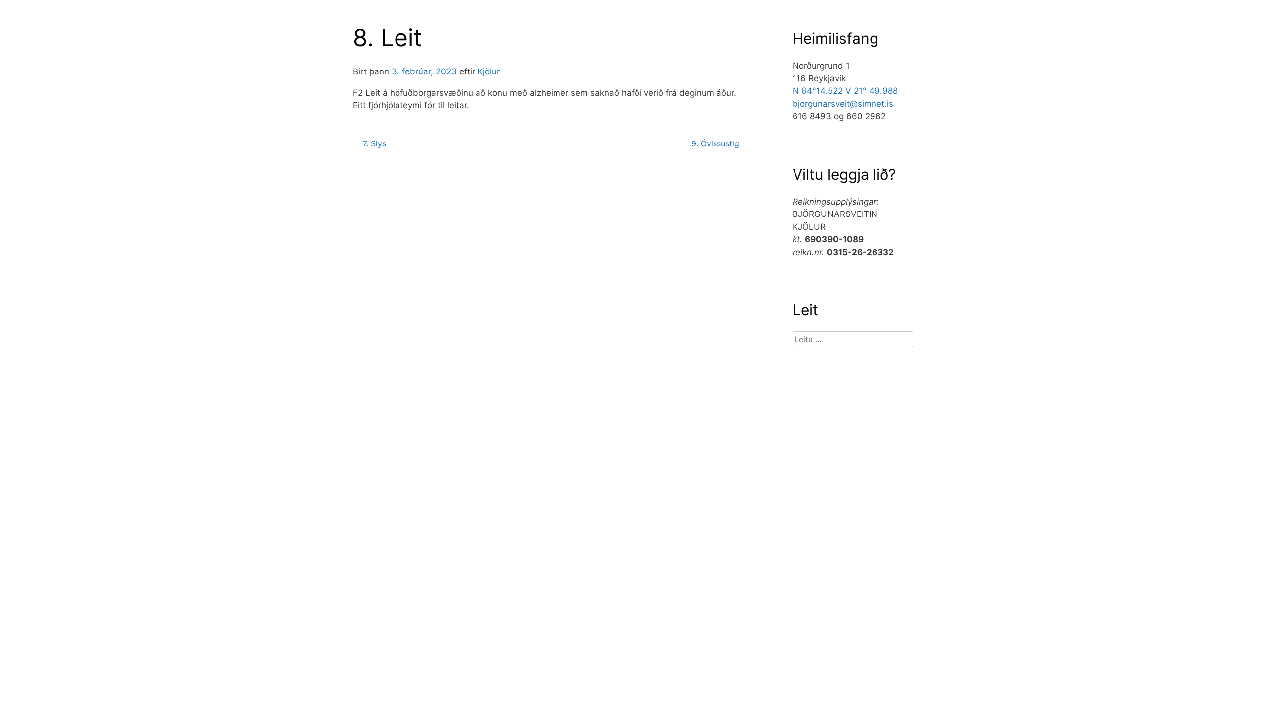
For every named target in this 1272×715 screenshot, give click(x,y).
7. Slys (374, 143)
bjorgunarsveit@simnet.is (843, 104)
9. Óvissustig (715, 143)
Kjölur (488, 71)
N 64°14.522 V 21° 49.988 (845, 91)
